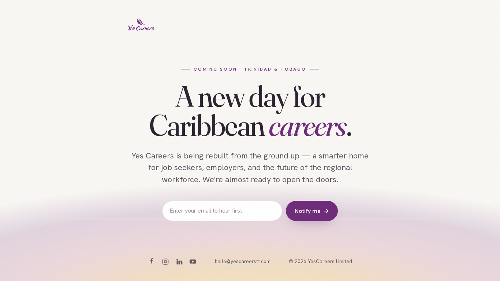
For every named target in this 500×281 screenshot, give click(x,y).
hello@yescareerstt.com (242, 261)
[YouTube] (193, 261)
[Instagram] (165, 261)
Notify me (312, 211)
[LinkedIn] (179, 261)
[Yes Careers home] (141, 24)
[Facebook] (151, 261)
